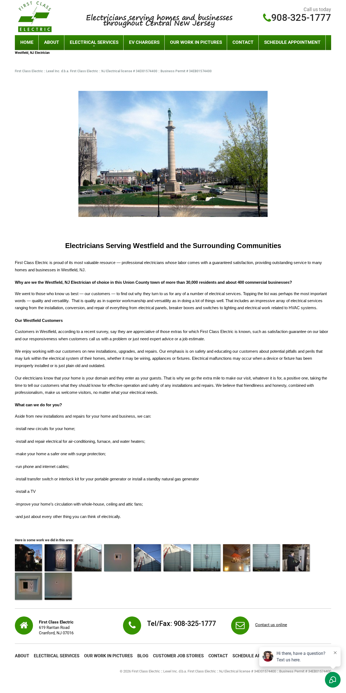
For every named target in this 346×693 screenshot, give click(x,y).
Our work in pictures (196, 42)
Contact (243, 42)
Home (27, 42)
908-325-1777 (301, 17)
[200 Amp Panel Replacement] (296, 557)
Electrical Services (94, 42)
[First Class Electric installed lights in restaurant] (236, 557)
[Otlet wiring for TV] (58, 586)
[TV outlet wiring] (28, 586)
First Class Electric (217, 331)
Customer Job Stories (178, 655)
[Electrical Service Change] (28, 557)
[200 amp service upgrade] (147, 557)
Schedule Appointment (292, 42)
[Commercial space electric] (58, 557)
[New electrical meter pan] (266, 557)
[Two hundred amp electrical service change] (87, 557)
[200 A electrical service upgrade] (177, 557)
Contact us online (271, 624)
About (51, 42)
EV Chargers (144, 42)
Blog (142, 655)
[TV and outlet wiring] (117, 557)
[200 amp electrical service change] (206, 557)
